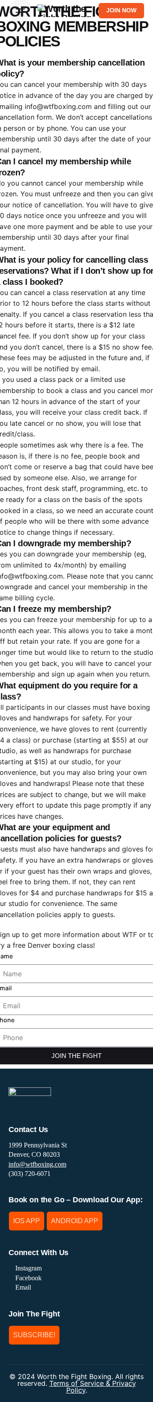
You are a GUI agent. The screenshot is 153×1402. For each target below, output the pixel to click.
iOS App (26, 1220)
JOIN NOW (121, 10)
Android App (74, 1220)
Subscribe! (34, 1335)
